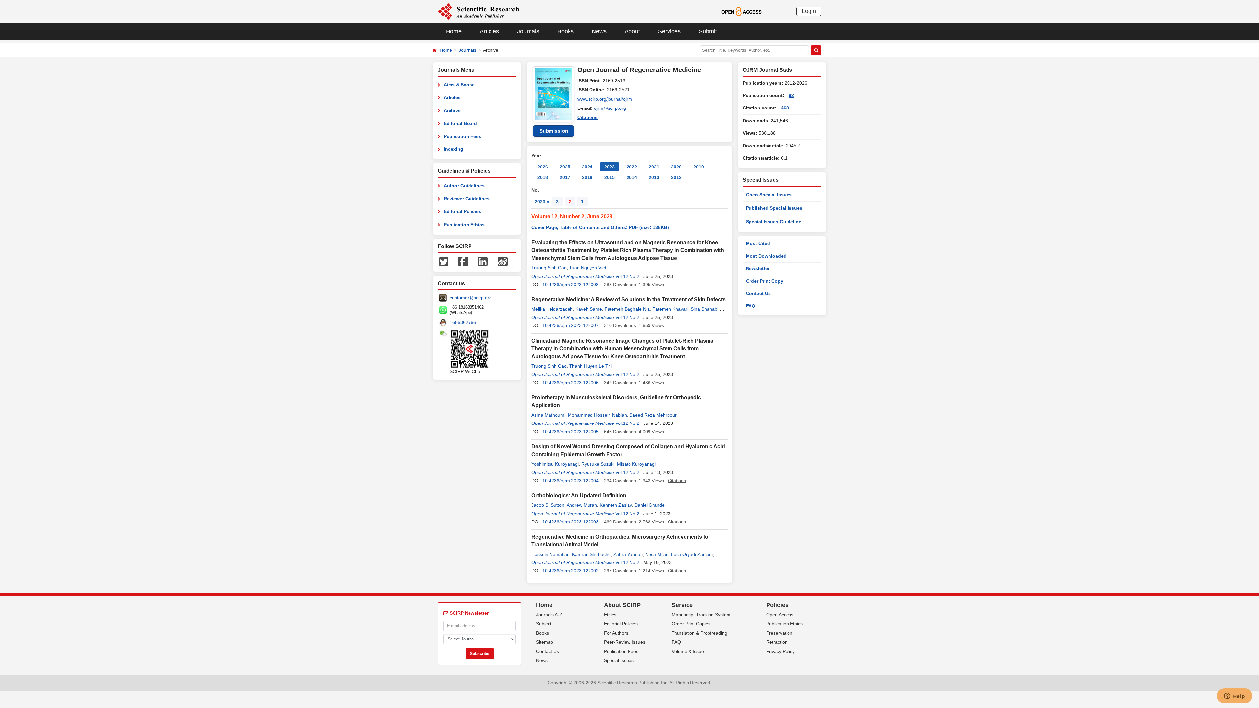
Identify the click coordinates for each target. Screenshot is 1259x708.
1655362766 (463, 322)
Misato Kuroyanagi (636, 464)
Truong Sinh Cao (549, 267)
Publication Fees (462, 136)
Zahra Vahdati (628, 554)
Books (565, 31)
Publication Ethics (464, 224)
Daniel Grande (649, 505)
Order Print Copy (764, 281)
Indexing (453, 149)
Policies (777, 605)
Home (454, 31)
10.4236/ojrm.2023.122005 (570, 431)
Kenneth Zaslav (616, 505)
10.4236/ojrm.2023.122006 (570, 382)
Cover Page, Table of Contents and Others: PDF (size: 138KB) (600, 227)
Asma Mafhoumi (548, 415)
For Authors (616, 633)
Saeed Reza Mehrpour (653, 415)
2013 (654, 177)
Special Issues (619, 660)
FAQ (750, 305)
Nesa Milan (657, 554)
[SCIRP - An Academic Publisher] (478, 11)
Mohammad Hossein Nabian (597, 415)
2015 (609, 177)
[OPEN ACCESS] (741, 11)
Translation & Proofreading (699, 633)
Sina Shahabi (704, 309)
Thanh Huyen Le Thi (590, 366)
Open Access (779, 614)
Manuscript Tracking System (701, 614)
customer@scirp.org (471, 297)
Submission (553, 131)
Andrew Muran (582, 505)
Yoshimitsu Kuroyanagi (555, 464)
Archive (452, 110)
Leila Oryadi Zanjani (692, 554)
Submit (708, 31)
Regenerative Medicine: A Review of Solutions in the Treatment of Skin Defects (628, 299)
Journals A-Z (549, 614)
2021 (654, 166)
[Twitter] (443, 261)
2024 (587, 166)
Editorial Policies (462, 211)
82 (791, 95)
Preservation (779, 633)
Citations (587, 117)
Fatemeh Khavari (670, 309)
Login (809, 11)
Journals (528, 31)
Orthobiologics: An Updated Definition (578, 495)
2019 (698, 166)
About (632, 31)
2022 (632, 166)
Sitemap (544, 642)
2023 (609, 166)
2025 (565, 166)
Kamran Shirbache (591, 554)
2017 (565, 177)
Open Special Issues (769, 194)
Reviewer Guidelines (467, 198)
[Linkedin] (483, 261)
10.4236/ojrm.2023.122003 (570, 521)
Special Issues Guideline (773, 221)
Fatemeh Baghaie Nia (627, 309)
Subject (543, 623)
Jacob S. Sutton (547, 505)
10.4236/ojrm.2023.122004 (570, 480)
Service (682, 605)
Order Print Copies (691, 623)
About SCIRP (622, 605)
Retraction (777, 642)
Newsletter (757, 268)
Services (669, 31)
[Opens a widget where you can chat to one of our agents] (1234, 696)
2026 (542, 166)
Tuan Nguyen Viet (587, 267)
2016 (587, 177)
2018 (542, 177)
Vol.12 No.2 (627, 276)
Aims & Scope (459, 84)
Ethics (610, 614)
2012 (676, 177)
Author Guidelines (464, 185)
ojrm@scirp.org (610, 108)
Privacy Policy (780, 651)
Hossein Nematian (550, 554)
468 (785, 107)
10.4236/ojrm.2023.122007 (570, 325)
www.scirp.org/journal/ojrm (604, 99)
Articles (489, 31)
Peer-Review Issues (624, 642)
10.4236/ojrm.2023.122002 (570, 570)
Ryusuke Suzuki (597, 464)
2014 (632, 177)
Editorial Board (460, 123)
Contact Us (758, 293)
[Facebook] (463, 261)
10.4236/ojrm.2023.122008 (570, 284)
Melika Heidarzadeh (552, 309)
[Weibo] (503, 261)
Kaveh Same (588, 309)
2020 (676, 166)
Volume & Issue (688, 651)
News (599, 31)
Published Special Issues (774, 208)
